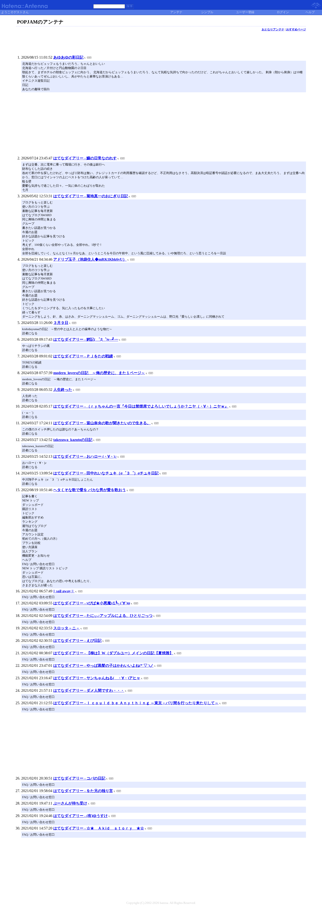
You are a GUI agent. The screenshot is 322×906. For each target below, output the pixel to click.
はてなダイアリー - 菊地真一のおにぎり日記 (90, 196)
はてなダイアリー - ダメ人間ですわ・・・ (88, 690)
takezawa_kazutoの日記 (72, 440)
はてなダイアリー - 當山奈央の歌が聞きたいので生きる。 (102, 423)
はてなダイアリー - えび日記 (77, 641)
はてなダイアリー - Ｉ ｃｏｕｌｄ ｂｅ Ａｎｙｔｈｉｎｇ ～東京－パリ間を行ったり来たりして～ (136, 703)
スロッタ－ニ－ (66, 628)
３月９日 (60, 323)
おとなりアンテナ (273, 29)
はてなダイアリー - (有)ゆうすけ (80, 816)
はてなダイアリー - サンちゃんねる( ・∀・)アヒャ (96, 678)
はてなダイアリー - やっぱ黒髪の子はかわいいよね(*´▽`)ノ (103, 665)
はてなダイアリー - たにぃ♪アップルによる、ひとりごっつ (103, 616)
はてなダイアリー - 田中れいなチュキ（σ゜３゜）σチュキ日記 (106, 473)
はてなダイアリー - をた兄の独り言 (83, 791)
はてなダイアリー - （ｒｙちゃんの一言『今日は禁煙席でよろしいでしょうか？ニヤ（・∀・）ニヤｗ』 (140, 406)
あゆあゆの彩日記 (68, 57)
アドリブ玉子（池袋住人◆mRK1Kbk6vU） (90, 259)
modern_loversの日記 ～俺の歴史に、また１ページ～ (99, 373)
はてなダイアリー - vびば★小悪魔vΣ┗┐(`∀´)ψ (91, 603)
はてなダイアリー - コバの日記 (79, 778)
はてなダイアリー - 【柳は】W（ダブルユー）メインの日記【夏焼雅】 (113, 653)
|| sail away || (63, 591)
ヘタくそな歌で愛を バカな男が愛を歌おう (89, 490)
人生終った (62, 390)
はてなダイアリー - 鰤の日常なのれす (85, 158)
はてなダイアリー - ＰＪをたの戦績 (83, 356)
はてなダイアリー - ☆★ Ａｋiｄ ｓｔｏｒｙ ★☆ (98, 828)
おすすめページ (296, 29)
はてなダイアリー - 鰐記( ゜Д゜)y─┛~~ (85, 339)
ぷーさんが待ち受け (70, 803)
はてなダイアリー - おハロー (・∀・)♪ (85, 456)
